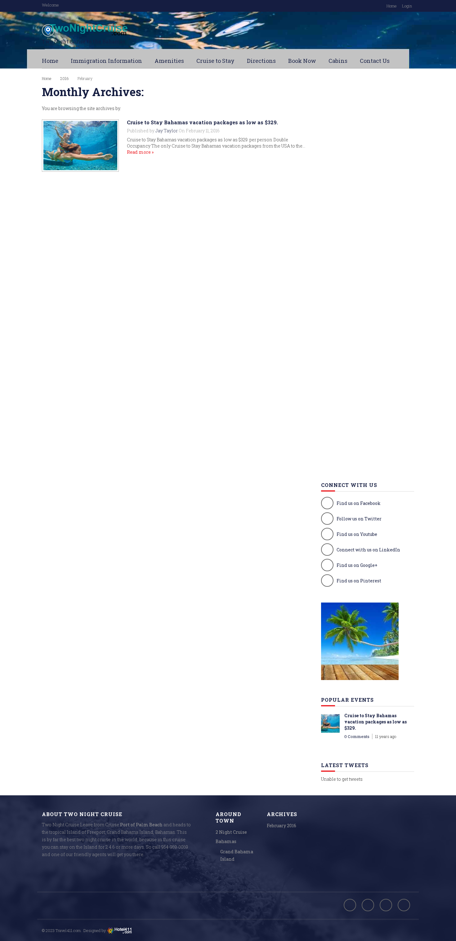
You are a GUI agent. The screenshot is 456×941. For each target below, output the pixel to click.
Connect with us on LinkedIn (368, 550)
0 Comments (356, 736)
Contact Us (375, 60)
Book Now (302, 60)
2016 (64, 78)
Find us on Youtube (357, 534)
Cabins (338, 60)
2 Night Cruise (231, 832)
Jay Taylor (166, 131)
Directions (261, 60)
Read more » (140, 152)
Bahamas (226, 841)
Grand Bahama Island (236, 855)
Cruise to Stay (215, 60)
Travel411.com (68, 930)
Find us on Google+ (357, 565)
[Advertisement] (367, 180)
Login (407, 6)
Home (392, 6)
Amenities (169, 60)
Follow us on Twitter (359, 519)
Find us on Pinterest (359, 581)
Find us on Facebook (359, 503)
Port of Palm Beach (141, 825)
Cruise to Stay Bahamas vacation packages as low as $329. (202, 122)
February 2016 (281, 825)
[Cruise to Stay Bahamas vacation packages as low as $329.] (80, 145)
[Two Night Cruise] (104, 30)
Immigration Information (106, 60)
